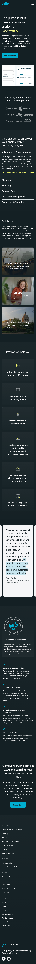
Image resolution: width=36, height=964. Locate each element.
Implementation (7, 863)
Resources (5, 872)
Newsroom (6, 926)
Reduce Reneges (8, 853)
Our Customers (7, 914)
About (4, 902)
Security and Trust (8, 888)
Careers (4, 906)
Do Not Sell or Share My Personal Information (16, 951)
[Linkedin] (9, 959)
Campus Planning (8, 845)
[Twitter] (4, 959)
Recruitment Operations (10, 841)
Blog (3, 881)
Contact (4, 910)
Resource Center (8, 877)
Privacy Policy (7, 950)
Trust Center (6, 892)
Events (4, 837)
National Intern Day (9, 922)
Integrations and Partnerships (12, 867)
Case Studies (6, 884)
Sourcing (5, 833)
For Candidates (7, 918)
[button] (18, 152)
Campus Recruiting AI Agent (12, 830)
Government (6, 849)
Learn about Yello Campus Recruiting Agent (18, 172)
